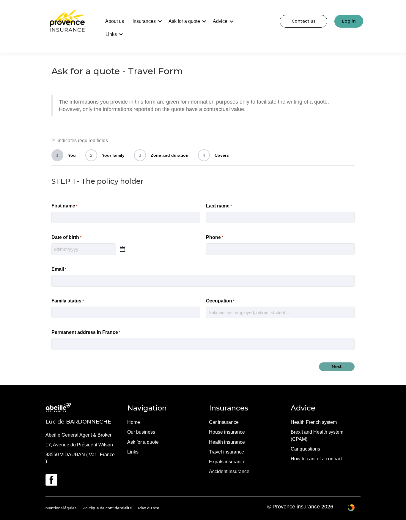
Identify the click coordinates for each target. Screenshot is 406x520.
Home (133, 422)
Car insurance (224, 422)
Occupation (220, 300)
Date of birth (66, 237)
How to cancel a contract (316, 458)
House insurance (227, 432)
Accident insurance (229, 471)
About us (114, 21)
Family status (67, 300)
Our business (141, 432)
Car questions (305, 448)
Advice (220, 21)
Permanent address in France (85, 332)
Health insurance (227, 442)
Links (111, 34)
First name (64, 205)
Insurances (144, 21)
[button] (160, 21)
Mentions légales (60, 508)
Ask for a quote (184, 21)
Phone (214, 237)
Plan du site (148, 508)
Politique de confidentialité (107, 508)
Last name (219, 205)
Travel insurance (226, 451)
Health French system (314, 422)
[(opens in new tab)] (51, 479)
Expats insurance (227, 461)
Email (58, 269)
